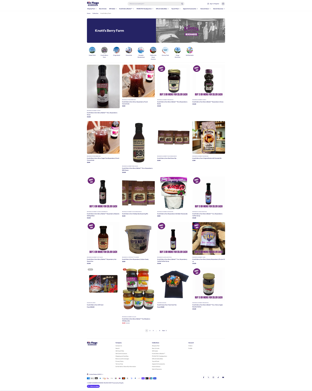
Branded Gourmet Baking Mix (200, 156)
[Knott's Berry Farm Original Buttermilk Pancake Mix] (208, 137)
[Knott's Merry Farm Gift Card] (103, 284)
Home (88, 13)
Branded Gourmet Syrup (93, 110)
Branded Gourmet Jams (198, 257)
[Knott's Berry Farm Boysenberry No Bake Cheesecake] (173, 193)
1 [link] (146, 330)
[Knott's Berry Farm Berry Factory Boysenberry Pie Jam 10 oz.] (208, 238)
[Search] (182, 4)
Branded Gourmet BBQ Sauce (130, 166)
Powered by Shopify (118, 383)
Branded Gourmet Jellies (129, 316)
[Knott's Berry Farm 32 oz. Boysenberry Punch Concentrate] (138, 81)
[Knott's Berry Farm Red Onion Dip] (173, 137)
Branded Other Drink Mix (129, 99)
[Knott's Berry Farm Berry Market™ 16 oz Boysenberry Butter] (173, 81)
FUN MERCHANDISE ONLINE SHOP (101, 383)
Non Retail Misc (91, 302)
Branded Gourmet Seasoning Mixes (167, 156)
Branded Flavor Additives (199, 211)
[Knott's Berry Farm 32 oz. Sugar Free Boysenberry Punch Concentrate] (103, 137)
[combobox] (156, 4)
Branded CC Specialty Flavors (130, 257)
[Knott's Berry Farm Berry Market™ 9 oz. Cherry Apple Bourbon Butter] (208, 284)
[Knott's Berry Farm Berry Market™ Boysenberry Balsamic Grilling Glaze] (103, 193)
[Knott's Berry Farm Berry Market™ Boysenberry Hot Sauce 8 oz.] (103, 238)
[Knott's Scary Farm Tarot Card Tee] (173, 284)
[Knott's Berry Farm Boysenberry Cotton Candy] (138, 238)
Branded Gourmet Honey (199, 99)
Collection (95, 13)
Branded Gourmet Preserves (165, 99)
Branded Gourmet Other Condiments (97, 211)
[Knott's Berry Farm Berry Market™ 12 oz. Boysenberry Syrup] (103, 86)
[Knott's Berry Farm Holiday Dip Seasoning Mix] (138, 193)
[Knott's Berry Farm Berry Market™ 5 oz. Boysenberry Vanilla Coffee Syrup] (173, 238)
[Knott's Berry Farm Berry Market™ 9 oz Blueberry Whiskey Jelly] (138, 291)
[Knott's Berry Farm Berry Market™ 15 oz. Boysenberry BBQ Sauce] (138, 142)
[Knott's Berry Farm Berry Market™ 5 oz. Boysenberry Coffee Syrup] (208, 193)
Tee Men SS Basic (161, 302)
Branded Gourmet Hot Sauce (95, 257)
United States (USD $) (95, 374)
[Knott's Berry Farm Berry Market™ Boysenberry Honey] (208, 81)
